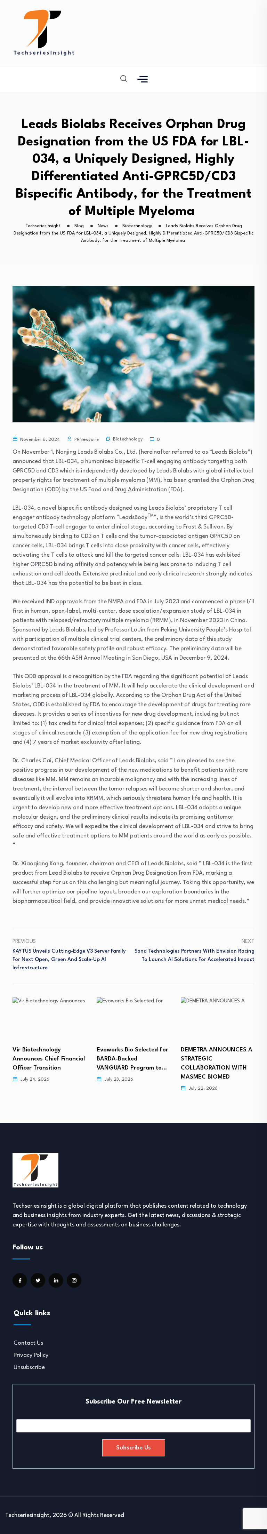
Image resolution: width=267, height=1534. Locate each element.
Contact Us (28, 1343)
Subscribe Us (133, 1448)
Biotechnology (128, 439)
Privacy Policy (31, 1355)
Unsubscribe (29, 1367)
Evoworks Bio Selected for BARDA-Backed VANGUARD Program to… (48, 1059)
